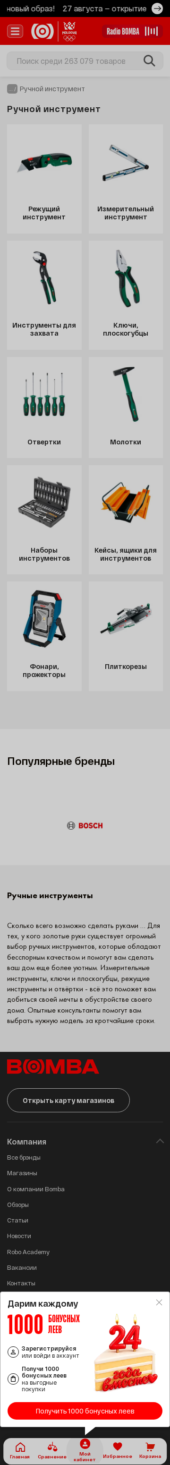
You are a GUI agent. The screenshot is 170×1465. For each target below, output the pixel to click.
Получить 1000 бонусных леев (85, 1411)
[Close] (159, 1302)
